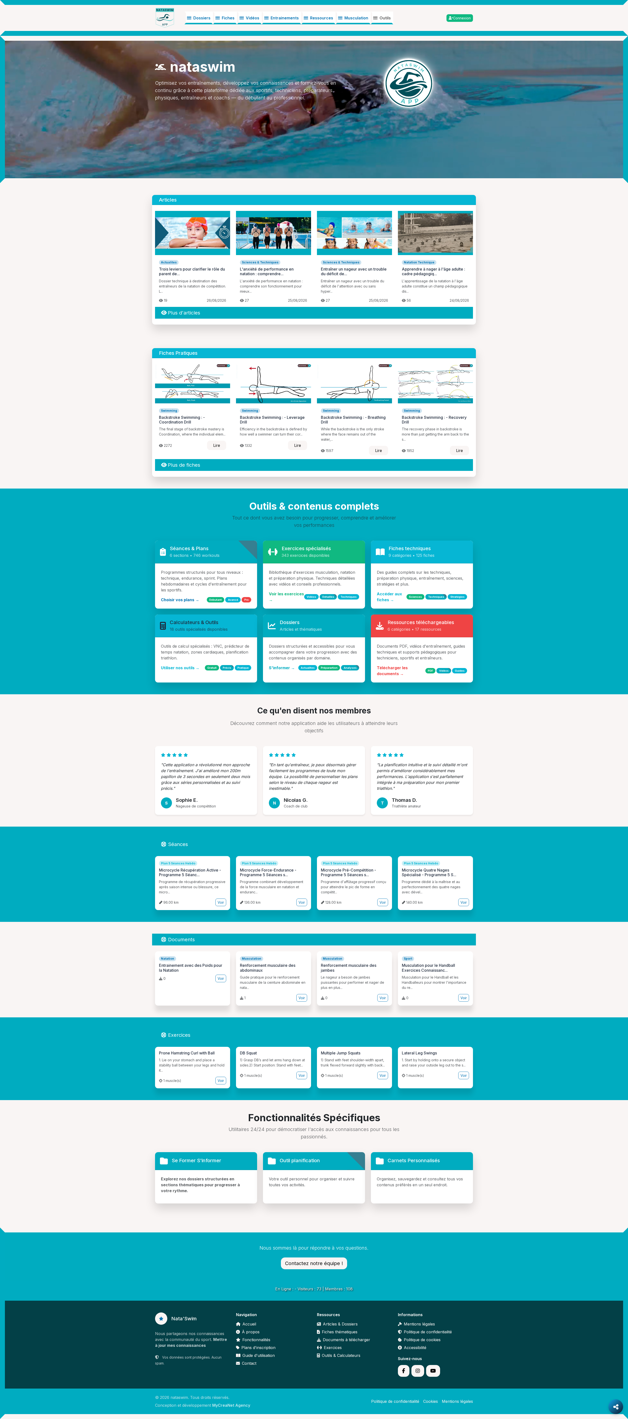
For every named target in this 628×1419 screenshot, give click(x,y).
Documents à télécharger (346, 1339)
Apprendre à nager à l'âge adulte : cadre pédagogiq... (433, 271)
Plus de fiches (184, 465)
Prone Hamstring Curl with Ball (187, 1053)
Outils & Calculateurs (341, 1355)
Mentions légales (419, 1324)
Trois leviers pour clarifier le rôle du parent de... (192, 271)
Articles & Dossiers (340, 1324)
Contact (249, 1363)
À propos (251, 1331)
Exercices (179, 1035)
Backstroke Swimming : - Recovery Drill (434, 419)
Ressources (321, 17)
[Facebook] (403, 1371)
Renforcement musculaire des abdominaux (267, 967)
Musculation (356, 17)
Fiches (228, 17)
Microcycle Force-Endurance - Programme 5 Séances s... (268, 872)
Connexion (462, 18)
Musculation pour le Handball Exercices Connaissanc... (428, 967)
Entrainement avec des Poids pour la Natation (190, 967)
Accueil (249, 1324)
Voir (221, 902)
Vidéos (252, 17)
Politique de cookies (422, 1339)
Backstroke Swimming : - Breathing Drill (353, 419)
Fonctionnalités (256, 1339)
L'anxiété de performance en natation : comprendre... (267, 271)
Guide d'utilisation (258, 1355)
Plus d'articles (184, 313)
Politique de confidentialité (428, 1331)
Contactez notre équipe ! (314, 1263)
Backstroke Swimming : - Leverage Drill (272, 419)
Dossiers (201, 17)
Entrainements (285, 17)
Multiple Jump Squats (340, 1053)
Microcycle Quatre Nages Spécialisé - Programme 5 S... (429, 872)
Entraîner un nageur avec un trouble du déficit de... (354, 271)
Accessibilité (415, 1347)
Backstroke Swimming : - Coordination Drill (182, 419)
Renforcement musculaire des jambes (348, 967)
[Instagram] (417, 1371)
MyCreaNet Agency (231, 1405)
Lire (216, 445)
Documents (181, 939)
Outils (385, 17)
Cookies (430, 1401)
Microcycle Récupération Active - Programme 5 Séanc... (190, 872)
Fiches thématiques (339, 1331)
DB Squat (248, 1053)
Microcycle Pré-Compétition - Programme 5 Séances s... (348, 872)
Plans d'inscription (258, 1347)
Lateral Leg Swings (419, 1053)
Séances (178, 844)
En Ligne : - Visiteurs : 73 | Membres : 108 (314, 1288)
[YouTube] (433, 1371)
